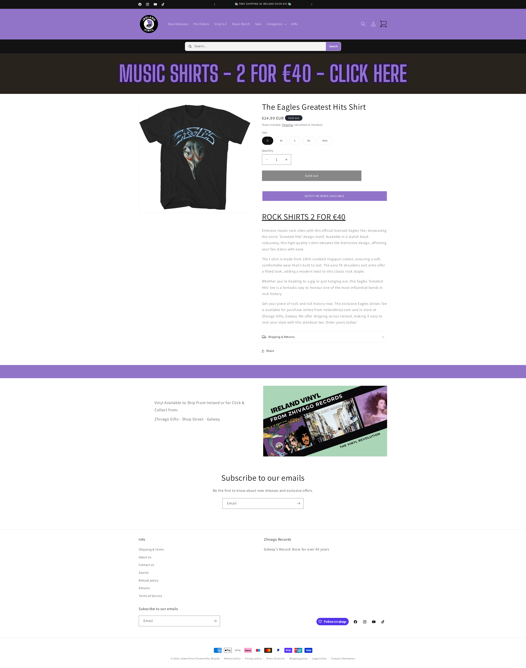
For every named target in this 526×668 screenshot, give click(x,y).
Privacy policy (253, 658)
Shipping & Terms (151, 549)
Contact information (343, 658)
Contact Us (146, 565)
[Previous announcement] (214, 4)
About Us (145, 557)
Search (333, 46)
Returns (144, 588)
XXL (327, 141)
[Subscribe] (298, 503)
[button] (276, 24)
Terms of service (275, 658)
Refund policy (149, 580)
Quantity (267, 151)
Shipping (287, 125)
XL (311, 141)
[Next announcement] (311, 4)
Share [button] (270, 351)
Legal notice (319, 658)
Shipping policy (298, 658)
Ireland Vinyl (187, 658)
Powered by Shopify (208, 658)
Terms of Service (150, 596)
